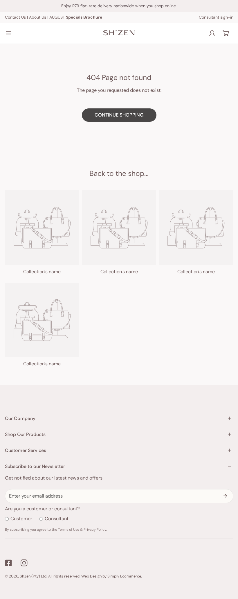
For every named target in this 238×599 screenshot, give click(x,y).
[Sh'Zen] (119, 33)
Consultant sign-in (216, 17)
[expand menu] (8, 33)
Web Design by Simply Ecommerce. (111, 576)
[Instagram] (24, 563)
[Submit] (225, 496)
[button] (226, 33)
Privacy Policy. (95, 529)
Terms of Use (68, 529)
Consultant (56, 519)
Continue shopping (119, 115)
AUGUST (75, 17)
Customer (21, 519)
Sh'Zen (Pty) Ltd (33, 576)
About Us (37, 17)
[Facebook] (8, 563)
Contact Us (15, 17)
